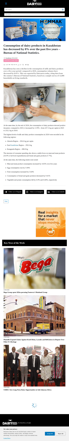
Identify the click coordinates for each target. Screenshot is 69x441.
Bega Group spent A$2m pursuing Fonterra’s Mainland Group (25, 292)
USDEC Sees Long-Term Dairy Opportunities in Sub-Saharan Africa (27, 390)
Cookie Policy (7, 438)
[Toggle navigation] (6, 3)
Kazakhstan (14, 145)
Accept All (50, 433)
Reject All (60, 433)
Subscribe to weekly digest (11, 60)
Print (6, 201)
